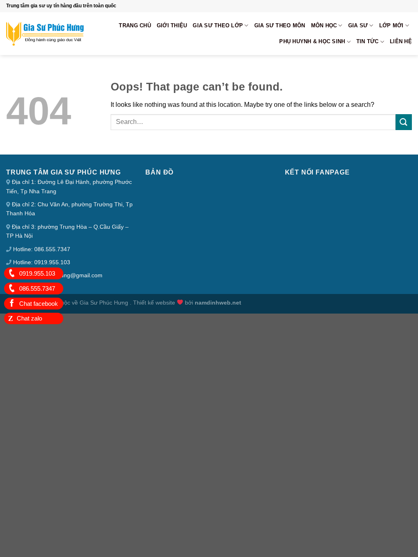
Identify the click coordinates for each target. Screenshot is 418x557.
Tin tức (367, 41)
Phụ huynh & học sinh (312, 41)
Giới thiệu (172, 25)
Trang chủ (135, 25)
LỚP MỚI (391, 25)
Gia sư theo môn (279, 25)
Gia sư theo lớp (218, 25)
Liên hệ (401, 41)
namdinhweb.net (218, 302)
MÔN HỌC (324, 25)
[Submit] (404, 122)
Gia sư (358, 25)
